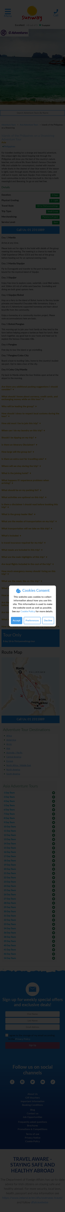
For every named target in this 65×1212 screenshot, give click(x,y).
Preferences (32, 620)
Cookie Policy (28, 611)
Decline (48, 620)
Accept (16, 620)
